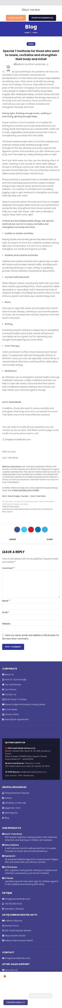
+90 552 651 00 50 (13, 903)
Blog (6, 817)
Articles (8, 798)
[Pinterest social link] (31, 529)
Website (6, 623)
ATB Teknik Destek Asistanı (17, 930)
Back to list (31, 539)
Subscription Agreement (16, 719)
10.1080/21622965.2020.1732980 (25, 490)
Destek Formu (11, 925)
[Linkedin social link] (38, 529)
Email (5, 612)
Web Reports (11, 812)
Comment (8, 568)
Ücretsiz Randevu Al (42, 17)
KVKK (20, 776)
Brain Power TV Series (16, 699)
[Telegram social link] (45, 529)
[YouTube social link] (34, 3)
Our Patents (10, 689)
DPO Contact (7, 512)
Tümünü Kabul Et (15, 1002)
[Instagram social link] (31, 3)
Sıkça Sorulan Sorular (15, 935)
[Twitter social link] (27, 3)
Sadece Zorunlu (40, 995)
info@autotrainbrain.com (17, 898)
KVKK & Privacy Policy (10, 506)
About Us (9, 674)
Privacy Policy (12, 714)
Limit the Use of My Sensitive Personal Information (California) (27, 509)
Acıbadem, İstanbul (14, 908)
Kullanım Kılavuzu (13, 920)
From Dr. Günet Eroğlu (15, 679)
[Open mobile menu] (3, 10)
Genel (34, 32)
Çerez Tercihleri (11, 776)
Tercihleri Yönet (15, 995)
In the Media (10, 709)
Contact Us (10, 694)
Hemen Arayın (16, 17)
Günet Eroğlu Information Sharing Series (24, 704)
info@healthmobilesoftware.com (34, 772)
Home (27, 32)
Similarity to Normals (15, 802)
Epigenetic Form (12, 807)
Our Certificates (12, 684)
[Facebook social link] (24, 3)
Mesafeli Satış (28, 776)
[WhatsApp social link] (37, 3)
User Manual (11, 970)
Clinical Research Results (16, 793)
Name (6, 600)
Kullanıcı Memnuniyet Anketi (18, 940)
